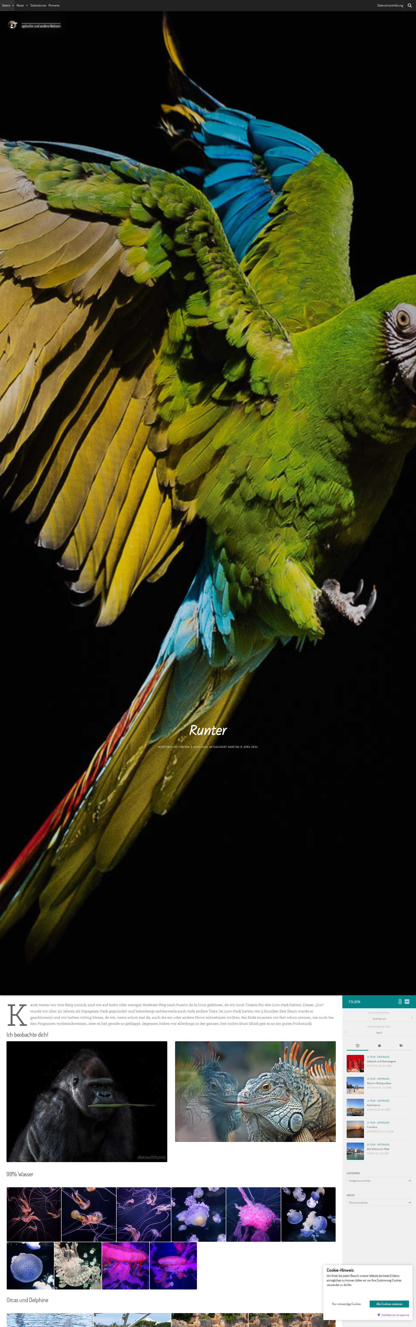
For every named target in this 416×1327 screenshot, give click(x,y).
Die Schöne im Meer (378, 1149)
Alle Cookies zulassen (389, 1304)
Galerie (6, 5)
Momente (54, 5)
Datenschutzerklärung (390, 5)
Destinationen (38, 5)
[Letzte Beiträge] (357, 1046)
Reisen (20, 5)
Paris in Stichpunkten (379, 1083)
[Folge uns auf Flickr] (407, 1001)
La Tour (371, 1056)
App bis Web (404, 1315)
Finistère (372, 1127)
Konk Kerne (373, 1105)
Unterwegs (383, 1056)
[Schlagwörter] (401, 1046)
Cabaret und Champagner (381, 1061)
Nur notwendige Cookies (346, 1304)
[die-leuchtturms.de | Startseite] (11, 25)
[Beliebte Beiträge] (379, 1046)
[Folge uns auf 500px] (400, 1001)
